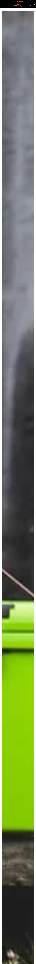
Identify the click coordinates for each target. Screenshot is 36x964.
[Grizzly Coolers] (18, 5)
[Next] (32, 1)
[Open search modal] (30, 5)
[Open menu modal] (2, 5)
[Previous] (3, 1)
